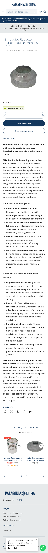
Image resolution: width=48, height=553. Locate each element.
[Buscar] (35, 11)
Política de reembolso (12, 516)
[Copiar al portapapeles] (30, 411)
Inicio (13, 26)
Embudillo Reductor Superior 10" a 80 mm (35, 459)
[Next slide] (43, 476)
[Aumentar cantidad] (42, 115)
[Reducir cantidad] (5, 115)
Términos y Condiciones (13, 513)
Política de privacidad (11, 520)
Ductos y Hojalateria (26, 26)
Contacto (7, 530)
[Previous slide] (5, 476)
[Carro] (44, 12)
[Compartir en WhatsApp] (18, 411)
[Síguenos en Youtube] (20, 500)
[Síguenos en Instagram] (13, 500)
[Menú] (3, 12)
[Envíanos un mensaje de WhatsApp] (43, 548)
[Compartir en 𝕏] (11, 411)
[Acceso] (40, 12)
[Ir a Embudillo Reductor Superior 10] (35, 446)
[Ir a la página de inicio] (24, 4)
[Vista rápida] (19, 446)
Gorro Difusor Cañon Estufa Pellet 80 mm (13, 459)
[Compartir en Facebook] (5, 411)
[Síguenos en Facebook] (17, 500)
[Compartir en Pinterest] (24, 411)
